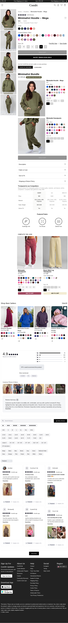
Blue (16, 450)
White (34, 454)
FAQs (31, 568)
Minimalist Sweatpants (53, 118)
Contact (32, 566)
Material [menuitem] (34, 376)
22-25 (16, 434)
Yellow (40, 454)
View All (64, 303)
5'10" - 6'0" (35, 442)
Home (20, 11)
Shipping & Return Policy (27, 181)
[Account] (58, 5)
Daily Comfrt (47, 571)
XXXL (31, 430)
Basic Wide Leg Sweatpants (48, 270)
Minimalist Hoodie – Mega (54, 80)
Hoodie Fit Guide (34, 578)
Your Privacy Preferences (36, 595)
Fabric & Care (23, 170)
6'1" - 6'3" (44, 442)
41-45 (41, 434)
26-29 (22, 434)
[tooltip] (17, 399)
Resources (19, 573)
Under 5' (4, 442)
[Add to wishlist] (15, 308)
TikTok (45, 568)
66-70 (22, 438)
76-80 (34, 438)
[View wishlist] (61, 5)
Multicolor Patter (42, 450)
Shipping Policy (34, 580)
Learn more (38, 67)
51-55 (3, 438)
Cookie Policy (33, 588)
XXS (3, 430)
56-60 (10, 438)
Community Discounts (22, 578)
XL (21, 430)
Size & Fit (22, 175)
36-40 (34, 434)
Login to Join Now (25, 67)
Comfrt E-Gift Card (22, 580)
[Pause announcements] (66, 1)
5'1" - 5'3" (12, 442)
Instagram (46, 566)
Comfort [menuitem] (23, 376)
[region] (42, 200)
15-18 (3, 434)
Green (33, 450)
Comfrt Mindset (21, 568)
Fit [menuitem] (28, 376)
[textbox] (26, 421)
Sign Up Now (6, 576)
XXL (26, 430)
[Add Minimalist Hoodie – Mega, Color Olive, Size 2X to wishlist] (65, 18)
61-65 (16, 438)
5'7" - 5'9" (27, 442)
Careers (19, 576)
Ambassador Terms (35, 593)
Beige (3, 450)
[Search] (54, 5)
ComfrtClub (20, 566)
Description (22, 164)
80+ (40, 438)
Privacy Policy (34, 585)
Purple (22, 454)
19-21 (10, 434)
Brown (21, 450)
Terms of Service (34, 590)
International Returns (35, 576)
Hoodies (26, 11)
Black (10, 450)
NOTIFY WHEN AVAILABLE (42, 57)
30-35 (28, 434)
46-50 (47, 434)
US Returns (33, 573)
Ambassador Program (22, 571)
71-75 (28, 438)
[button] (26, 15)
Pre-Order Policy (34, 583)
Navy (3, 454)
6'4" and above (6, 446)
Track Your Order (34, 571)
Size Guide (63, 43)
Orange (10, 454)
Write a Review (62, 421)
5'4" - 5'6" (20, 442)
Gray (28, 450)
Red (28, 454)
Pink (16, 454)
